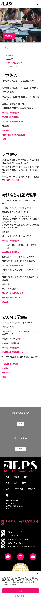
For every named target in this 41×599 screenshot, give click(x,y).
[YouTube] (33, 556)
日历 (24, 483)
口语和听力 (6, 368)
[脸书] (8, 556)
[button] (37, 574)
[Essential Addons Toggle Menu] (37, 4)
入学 (7, 483)
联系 (7, 489)
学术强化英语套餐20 (10, 117)
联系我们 (20, 449)
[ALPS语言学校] (7, 495)
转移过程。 (21, 339)
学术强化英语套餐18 (10, 113)
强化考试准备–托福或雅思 (12, 293)
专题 (4, 139)
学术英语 (9, 56)
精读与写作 (6, 131)
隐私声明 (31, 489)
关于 (7, 477)
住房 (16, 483)
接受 (20, 591)
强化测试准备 (7, 298)
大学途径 (9, 59)
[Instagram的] (20, 556)
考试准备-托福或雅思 (13, 63)
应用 (20, 424)
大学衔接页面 (13, 180)
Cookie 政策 (18, 489)
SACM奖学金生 (11, 67)
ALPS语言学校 (12, 501)
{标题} (17, 596)
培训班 (16, 477)
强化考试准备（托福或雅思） (14, 135)
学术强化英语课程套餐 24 (12, 122)
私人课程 (6, 302)
